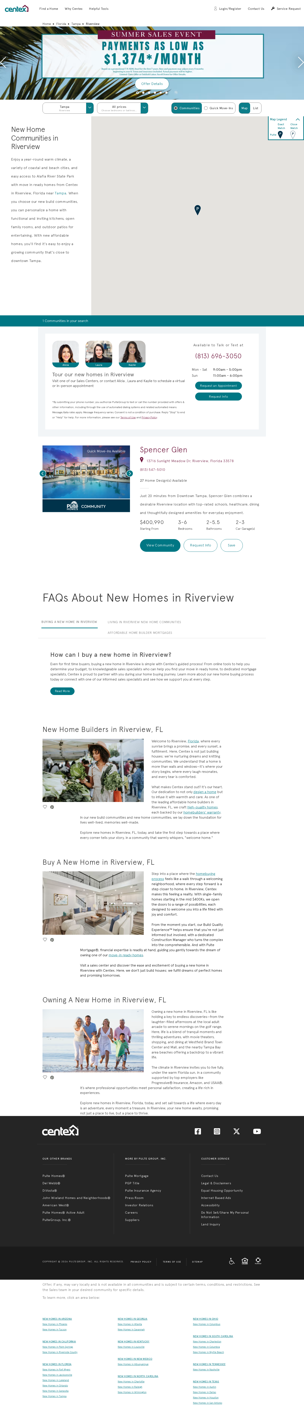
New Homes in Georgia (132, 1318)
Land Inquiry (210, 1224)
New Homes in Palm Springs (58, 1347)
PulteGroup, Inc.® (57, 1220)
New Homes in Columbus (206, 1324)
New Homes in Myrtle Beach (208, 1352)
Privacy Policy (141, 1262)
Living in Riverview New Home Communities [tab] (144, 622)
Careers (131, 1212)
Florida (61, 24)
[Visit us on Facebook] (198, 1133)
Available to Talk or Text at (218, 345)
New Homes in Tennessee (209, 1364)
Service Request (289, 9)
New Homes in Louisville (131, 1347)
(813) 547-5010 (152, 469)
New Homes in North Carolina (138, 1376)
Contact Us (256, 9)
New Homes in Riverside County (60, 1352)
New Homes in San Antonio (207, 1403)
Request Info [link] (218, 396)
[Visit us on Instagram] (217, 1133)
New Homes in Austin (204, 1387)
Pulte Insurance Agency (143, 1190)
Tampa (76, 24)
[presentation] (3, 63)
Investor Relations (139, 1205)
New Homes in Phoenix (55, 1324)
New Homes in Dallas (204, 1392)
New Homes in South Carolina (213, 1336)
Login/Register (230, 9)
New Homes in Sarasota (56, 1391)
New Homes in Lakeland (56, 1380)
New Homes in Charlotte (131, 1381)
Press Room (134, 1198)
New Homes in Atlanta (130, 1324)
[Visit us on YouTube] (257, 1133)
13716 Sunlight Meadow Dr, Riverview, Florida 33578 (190, 461)
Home (47, 24)
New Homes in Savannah (131, 1329)
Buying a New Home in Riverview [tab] (69, 622)
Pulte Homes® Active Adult (64, 1212)
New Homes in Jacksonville (57, 1375)
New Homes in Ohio (205, 1318)
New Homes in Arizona (57, 1318)
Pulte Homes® (54, 1176)
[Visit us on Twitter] (236, 1133)
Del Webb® (52, 1183)
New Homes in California (59, 1341)
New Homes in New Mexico (135, 1359)
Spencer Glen (164, 449)
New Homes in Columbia (206, 1347)
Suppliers (132, 1220)
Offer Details (152, 84)
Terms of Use (172, 1262)
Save (231, 545)
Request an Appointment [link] (218, 385)
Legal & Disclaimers (216, 1183)
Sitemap (197, 1262)
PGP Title (132, 1183)
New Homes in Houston (206, 1397)
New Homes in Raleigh (130, 1387)
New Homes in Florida (57, 1364)
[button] (48, 9)
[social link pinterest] (85, 507)
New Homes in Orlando (55, 1385)
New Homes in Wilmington (132, 1392)
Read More (62, 691)
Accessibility (210, 1205)
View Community (160, 545)
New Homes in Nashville (206, 1369)
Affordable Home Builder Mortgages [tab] (140, 632)
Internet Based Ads (216, 1198)
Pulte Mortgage (137, 1176)
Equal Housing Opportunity (222, 1190)
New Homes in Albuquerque (133, 1364)
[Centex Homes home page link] (16, 8)
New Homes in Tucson (55, 1329)
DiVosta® (50, 1190)
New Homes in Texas (206, 1381)
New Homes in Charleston (207, 1341)
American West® (56, 1205)
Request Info (200, 545)
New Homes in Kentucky (134, 1341)
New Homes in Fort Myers (56, 1369)
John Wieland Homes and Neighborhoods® (77, 1198)
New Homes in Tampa (55, 1396)
